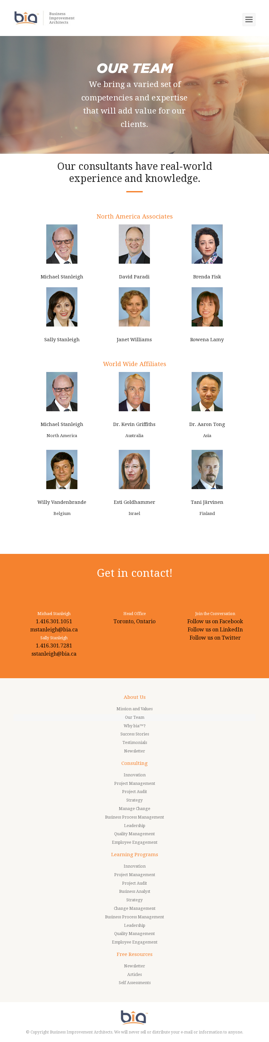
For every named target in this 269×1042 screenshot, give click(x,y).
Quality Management (134, 834)
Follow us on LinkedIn (215, 630)
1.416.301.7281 (54, 646)
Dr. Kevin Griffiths (134, 424)
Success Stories (134, 734)
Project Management (134, 783)
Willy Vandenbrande (61, 502)
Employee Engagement (134, 842)
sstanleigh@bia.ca (53, 654)
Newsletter (134, 751)
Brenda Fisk (207, 277)
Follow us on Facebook (215, 621)
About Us (135, 697)
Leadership (134, 825)
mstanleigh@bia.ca (54, 630)
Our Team (134, 717)
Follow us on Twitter (215, 638)
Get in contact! (135, 573)
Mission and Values (134, 709)
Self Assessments (135, 982)
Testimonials (134, 742)
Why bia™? (135, 726)
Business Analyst (134, 891)
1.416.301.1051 (54, 621)
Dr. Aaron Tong (207, 424)
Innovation (135, 775)
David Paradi (134, 277)
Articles (134, 974)
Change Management (134, 908)
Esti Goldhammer (134, 502)
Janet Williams (134, 340)
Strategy (134, 800)
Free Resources (135, 954)
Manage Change (134, 808)
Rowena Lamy (207, 340)
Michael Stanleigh (62, 277)
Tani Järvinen (207, 502)
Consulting (134, 763)
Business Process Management (134, 817)
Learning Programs (134, 854)
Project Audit (134, 791)
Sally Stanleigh (62, 340)
